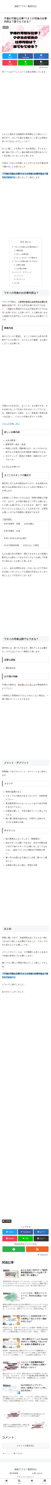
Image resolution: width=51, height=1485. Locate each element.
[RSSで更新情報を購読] (37, 1249)
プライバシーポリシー (25, 1477)
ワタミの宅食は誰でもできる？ (26, 261)
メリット (19, 276)
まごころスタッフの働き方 (26, 258)
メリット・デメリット (23, 272)
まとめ (16, 283)
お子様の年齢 (21, 269)
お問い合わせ (37, 1473)
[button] (41, 63)
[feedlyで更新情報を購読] (13, 1249)
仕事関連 (8, 1221)
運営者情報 (13, 1473)
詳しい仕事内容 (22, 254)
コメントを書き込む (25, 1445)
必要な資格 (20, 265)
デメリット (20, 279)
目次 (22, 242)
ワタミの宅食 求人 (11, 424)
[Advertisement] (25, 103)
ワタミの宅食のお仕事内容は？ (26, 247)
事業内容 (19, 251)
